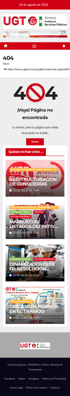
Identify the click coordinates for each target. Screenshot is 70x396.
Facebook (9, 378)
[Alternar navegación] (34, 46)
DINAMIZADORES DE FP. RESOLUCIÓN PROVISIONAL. (32, 268)
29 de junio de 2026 (26, 317)
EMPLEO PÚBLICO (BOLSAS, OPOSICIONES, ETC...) (34, 207)
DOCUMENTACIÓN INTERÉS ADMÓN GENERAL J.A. (33, 170)
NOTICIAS (14, 174)
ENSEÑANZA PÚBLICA (20, 212)
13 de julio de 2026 (26, 233)
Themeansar (35, 369)
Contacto (55, 387)
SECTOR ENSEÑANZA (20, 217)
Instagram (33, 378)
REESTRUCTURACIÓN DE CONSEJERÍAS (33, 182)
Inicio (6, 63)
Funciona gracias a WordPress (25, 364)
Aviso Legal (16, 387)
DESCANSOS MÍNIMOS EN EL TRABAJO (33, 309)
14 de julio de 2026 (26, 190)
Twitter (21, 378)
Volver (35, 141)
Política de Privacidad (54, 378)
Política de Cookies (36, 387)
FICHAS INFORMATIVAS (21, 302)
